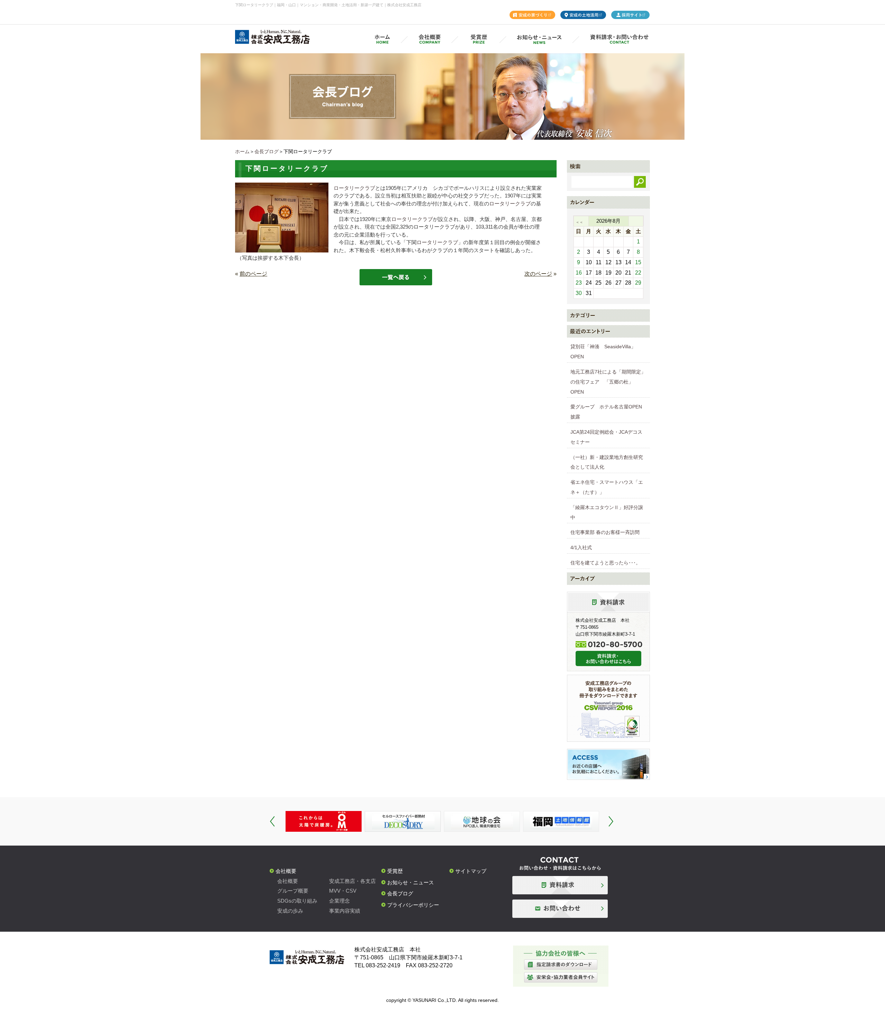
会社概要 (286, 871)
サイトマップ (470, 871)
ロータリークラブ (354, 188)
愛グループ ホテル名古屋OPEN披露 (606, 412)
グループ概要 (292, 891)
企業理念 (339, 901)
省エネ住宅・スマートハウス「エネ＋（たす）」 (606, 487)
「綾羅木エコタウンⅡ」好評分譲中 (606, 512)
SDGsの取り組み (297, 901)
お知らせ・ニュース (410, 882)
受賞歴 (395, 871)
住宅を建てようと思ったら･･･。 (605, 562)
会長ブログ (266, 151)
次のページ (538, 274)
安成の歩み (290, 911)
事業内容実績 (344, 911)
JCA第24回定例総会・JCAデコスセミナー (606, 437)
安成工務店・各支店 (352, 881)
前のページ (253, 274)
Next (610, 821)
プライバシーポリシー (413, 905)
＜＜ (579, 222)
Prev (272, 821)
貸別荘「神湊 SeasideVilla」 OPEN (605, 351)
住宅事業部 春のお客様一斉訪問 (605, 532)
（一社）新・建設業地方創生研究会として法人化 (606, 462)
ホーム (242, 151)
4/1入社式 (581, 547)
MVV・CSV (342, 891)
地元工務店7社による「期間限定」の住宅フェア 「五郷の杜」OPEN (608, 382)
